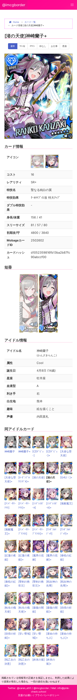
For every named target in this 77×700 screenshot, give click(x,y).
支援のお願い (25, 695)
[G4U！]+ (66, 477)
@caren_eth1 (24, 688)
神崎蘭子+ (24, 451)
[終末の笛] (38, 659)
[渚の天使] (38, 477)
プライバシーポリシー (47, 695)
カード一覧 (30, 22)
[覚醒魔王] (66, 503)
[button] (72, 5)
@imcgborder (13, 5)
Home (16, 22)
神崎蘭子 (9, 451)
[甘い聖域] (24, 633)
